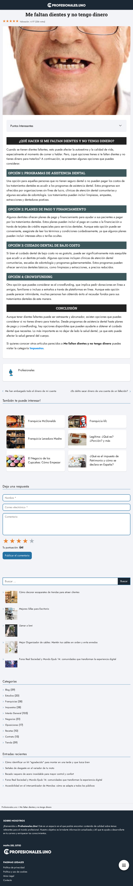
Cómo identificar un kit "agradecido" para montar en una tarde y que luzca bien (47, 762)
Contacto (7, 880)
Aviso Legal (8, 876)
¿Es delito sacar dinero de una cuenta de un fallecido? (99, 391)
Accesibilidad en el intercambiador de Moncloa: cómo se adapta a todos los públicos (50, 785)
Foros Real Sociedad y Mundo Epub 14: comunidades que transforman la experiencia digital (53, 780)
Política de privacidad (13, 867)
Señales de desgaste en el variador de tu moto (29, 768)
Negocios (10, 719)
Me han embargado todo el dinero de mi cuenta (30, 391)
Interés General (13, 713)
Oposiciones (11, 725)
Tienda (8, 742)
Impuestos (10, 707)
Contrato (9, 736)
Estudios (9, 695)
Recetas (9, 731)
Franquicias (11, 701)
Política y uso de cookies (15, 871)
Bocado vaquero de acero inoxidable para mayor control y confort (39, 774)
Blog (7, 690)
